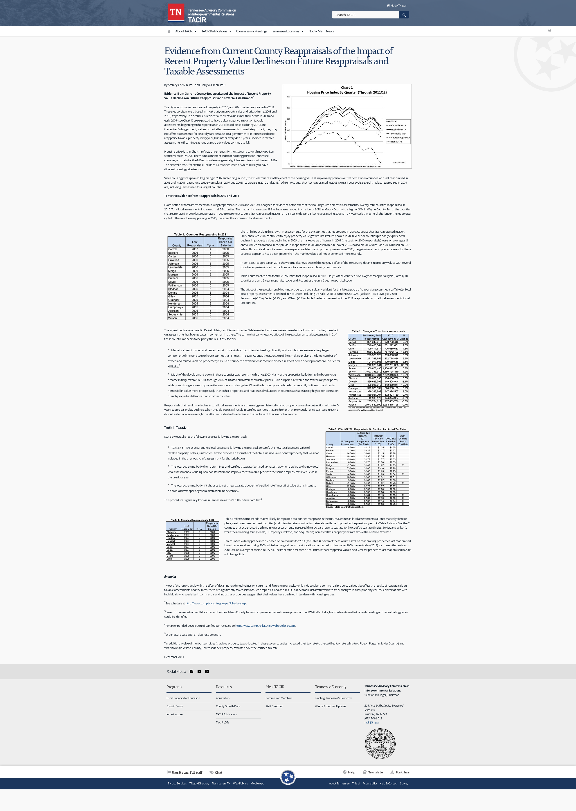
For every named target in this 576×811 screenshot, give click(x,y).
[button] (195, 31)
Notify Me (315, 31)
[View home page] (177, 12)
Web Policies (240, 783)
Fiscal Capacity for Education (183, 698)
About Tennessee (339, 783)
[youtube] (199, 671)
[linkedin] (207, 671)
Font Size (402, 772)
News (330, 31)
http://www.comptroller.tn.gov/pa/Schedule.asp (216, 603)
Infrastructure (174, 714)
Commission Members (279, 698)
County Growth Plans (228, 706)
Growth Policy (174, 706)
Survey (404, 783)
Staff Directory (274, 706)
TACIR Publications (215, 31)
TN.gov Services (177, 783)
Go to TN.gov (399, 5)
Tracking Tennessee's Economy (333, 698)
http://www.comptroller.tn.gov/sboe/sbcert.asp (265, 626)
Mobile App (257, 783)
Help (351, 772)
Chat (218, 772)
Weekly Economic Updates (330, 706)
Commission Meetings (251, 31)
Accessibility (370, 783)
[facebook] (191, 671)
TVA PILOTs (222, 722)
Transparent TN (221, 783)
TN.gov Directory (199, 783)
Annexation (222, 698)
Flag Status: (187, 772)
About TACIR (184, 31)
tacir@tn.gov (371, 722)
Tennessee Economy (285, 31)
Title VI (356, 783)
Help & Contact (388, 783)
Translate (375, 772)
